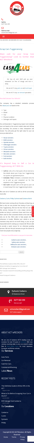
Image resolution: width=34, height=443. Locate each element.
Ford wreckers (7, 156)
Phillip (12, 198)
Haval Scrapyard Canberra (7, 275)
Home (6, 437)
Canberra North (27, 198)
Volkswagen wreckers (10, 145)
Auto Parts (5, 357)
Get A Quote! (33, 211)
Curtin (8, 198)
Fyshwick (17, 198)
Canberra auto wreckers (18, 240)
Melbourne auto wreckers (18, 244)
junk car (19, 88)
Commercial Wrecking (9, 367)
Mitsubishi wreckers (9, 151)
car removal (21, 92)
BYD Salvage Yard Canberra (8, 268)
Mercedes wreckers (9, 154)
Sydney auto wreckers (18, 242)
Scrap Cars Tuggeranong (11, 49)
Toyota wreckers (8, 147)
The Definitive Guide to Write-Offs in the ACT (12, 264)
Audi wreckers (7, 158)
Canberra (3, 198)
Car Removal (5, 360)
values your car (6, 105)
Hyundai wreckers (8, 142)
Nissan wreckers (8, 138)
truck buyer (28, 88)
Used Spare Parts (13, 346)
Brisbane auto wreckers (18, 247)
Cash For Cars (6, 364)
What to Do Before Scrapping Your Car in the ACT (14, 266)
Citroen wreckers (8, 149)
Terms (14, 437)
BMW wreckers (8, 140)
